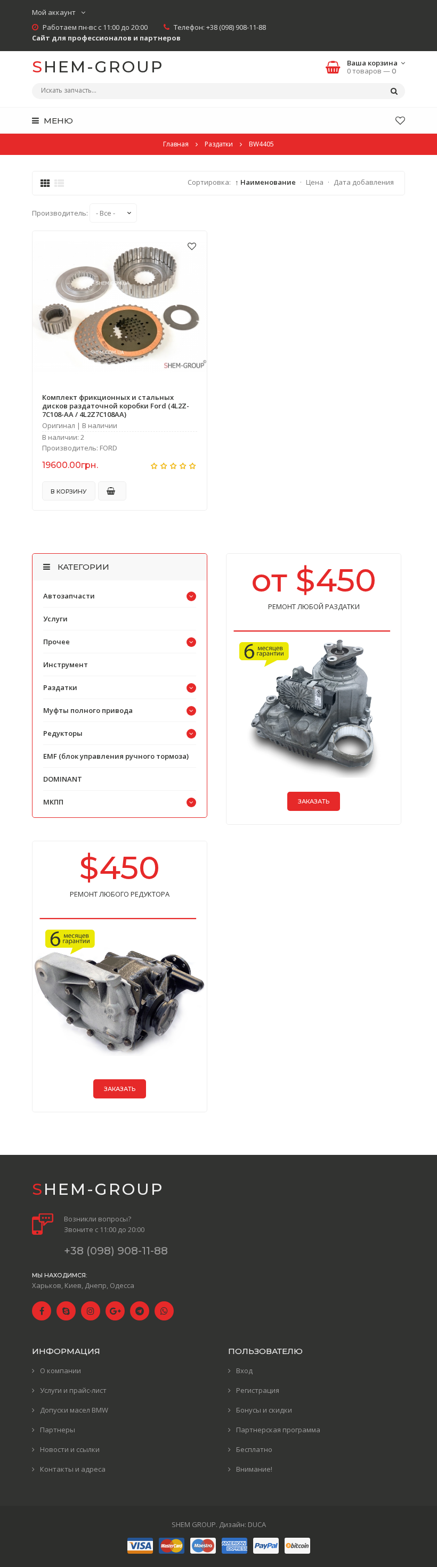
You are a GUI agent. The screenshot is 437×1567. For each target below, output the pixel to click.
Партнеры (57, 1429)
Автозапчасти (69, 596)
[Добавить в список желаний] (192, 246)
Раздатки (60, 687)
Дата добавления (364, 182)
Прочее (56, 641)
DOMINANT (62, 779)
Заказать (313, 801)
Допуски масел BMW (74, 1410)
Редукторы (63, 733)
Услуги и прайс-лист (73, 1390)
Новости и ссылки (70, 1449)
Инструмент (65, 664)
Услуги (55, 618)
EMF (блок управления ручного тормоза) (116, 756)
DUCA (257, 1524)
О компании (60, 1370)
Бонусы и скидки (264, 1410)
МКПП (53, 802)
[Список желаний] (400, 120)
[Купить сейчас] (112, 491)
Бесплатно (254, 1449)
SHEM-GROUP (98, 67)
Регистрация (257, 1390)
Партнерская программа (278, 1429)
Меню (57, 121)
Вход (244, 1370)
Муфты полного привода (88, 710)
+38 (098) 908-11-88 (236, 27)
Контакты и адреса (73, 1469)
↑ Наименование (265, 182)
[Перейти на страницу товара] (120, 307)
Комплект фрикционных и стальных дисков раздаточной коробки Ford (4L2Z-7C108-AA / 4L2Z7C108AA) (115, 406)
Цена (314, 182)
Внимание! (254, 1469)
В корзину (69, 491)
